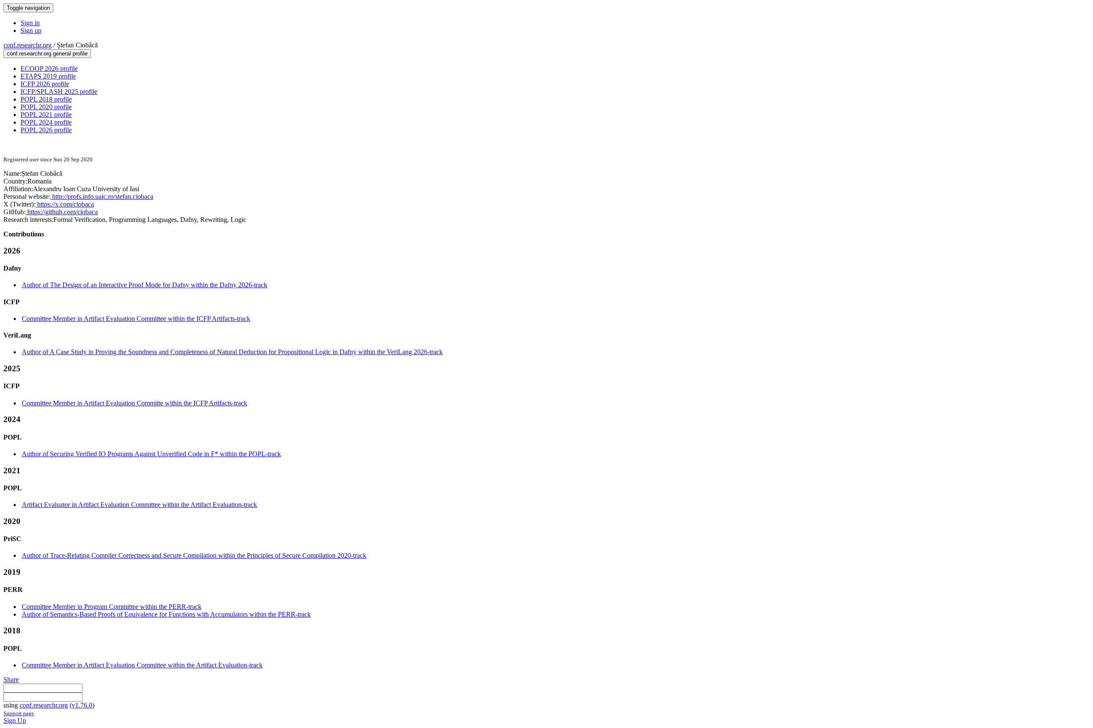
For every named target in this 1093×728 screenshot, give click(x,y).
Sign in (30, 22)
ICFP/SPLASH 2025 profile (58, 91)
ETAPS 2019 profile (48, 76)
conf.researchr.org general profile (47, 53)
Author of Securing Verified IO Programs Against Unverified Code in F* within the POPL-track (151, 453)
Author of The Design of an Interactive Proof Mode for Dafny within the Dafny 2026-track (144, 284)
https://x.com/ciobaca (64, 204)
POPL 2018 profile (46, 99)
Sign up (30, 30)
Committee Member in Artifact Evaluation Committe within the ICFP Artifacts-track (134, 403)
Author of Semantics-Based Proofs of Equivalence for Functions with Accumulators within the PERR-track (166, 614)
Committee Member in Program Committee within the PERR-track (112, 606)
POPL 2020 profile (46, 107)
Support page (18, 713)
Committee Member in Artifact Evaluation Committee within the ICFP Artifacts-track (136, 318)
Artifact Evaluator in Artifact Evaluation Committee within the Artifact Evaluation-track (139, 504)
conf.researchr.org (27, 45)
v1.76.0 (82, 705)
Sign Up (14, 720)
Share (11, 679)
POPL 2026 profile (46, 130)
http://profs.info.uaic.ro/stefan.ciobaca (101, 196)
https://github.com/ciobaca (62, 211)
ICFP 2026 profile (44, 83)
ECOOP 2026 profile (49, 68)
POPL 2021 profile (46, 114)
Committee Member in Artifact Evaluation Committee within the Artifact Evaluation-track (142, 665)
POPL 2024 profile (46, 122)
